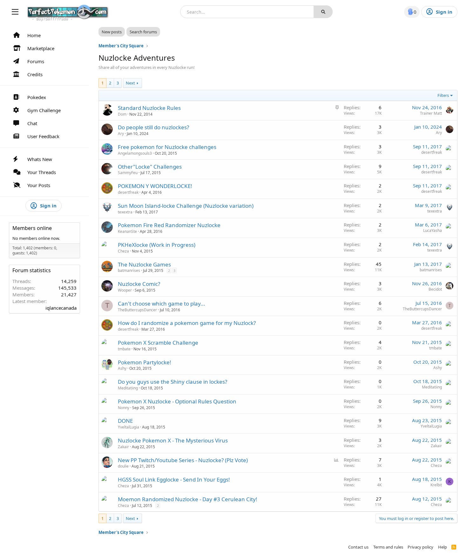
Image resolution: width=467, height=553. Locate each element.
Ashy (122, 368)
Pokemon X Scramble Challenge (158, 342)
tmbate (124, 349)
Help (442, 547)
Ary (121, 133)
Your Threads (41, 172)
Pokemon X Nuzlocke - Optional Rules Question (177, 401)
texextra (125, 212)
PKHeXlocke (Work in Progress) (156, 244)
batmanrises (129, 270)
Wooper (125, 290)
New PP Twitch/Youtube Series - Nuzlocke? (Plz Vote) (183, 460)
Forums (35, 61)
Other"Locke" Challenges (150, 166)
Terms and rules (388, 547)
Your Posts (38, 185)
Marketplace (40, 48)
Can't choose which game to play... (161, 303)
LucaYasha (432, 230)
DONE (125, 420)
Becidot (435, 289)
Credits (35, 74)
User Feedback (43, 136)
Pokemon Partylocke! (144, 362)
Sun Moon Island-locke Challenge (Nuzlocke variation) (186, 205)
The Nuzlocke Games (144, 264)
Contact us (358, 547)
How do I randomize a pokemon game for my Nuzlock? (187, 323)
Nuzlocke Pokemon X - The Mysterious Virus (173, 440)
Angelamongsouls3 (135, 153)
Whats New (39, 159)
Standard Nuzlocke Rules (149, 107)
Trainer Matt (431, 113)
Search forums (143, 32)
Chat (32, 123)
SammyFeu (128, 172)
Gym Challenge (44, 110)
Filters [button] (443, 95)
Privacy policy (420, 547)
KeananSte (127, 231)
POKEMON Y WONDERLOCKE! (155, 186)
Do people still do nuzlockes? (153, 127)
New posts (112, 32)
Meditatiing (128, 388)
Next (130, 83)
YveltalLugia (128, 427)
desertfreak (431, 152)
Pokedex (36, 97)
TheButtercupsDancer (137, 310)
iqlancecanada (61, 308)
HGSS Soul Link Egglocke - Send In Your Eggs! (174, 479)
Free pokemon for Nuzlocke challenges (167, 147)
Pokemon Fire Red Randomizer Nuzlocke (169, 225)
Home (34, 35)
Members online (32, 228)
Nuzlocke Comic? (139, 283)
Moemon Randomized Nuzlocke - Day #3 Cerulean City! (187, 499)
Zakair (123, 446)
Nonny (123, 407)
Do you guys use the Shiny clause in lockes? (172, 381)
